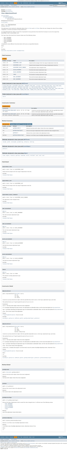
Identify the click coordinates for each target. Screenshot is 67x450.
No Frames (6, 5)
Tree (21, 3)
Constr (13, 6)
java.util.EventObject (8, 16)
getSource (5, 148)
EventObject (25, 94)
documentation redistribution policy (31, 447)
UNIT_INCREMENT (17, 79)
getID (8, 141)
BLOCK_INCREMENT (17, 72)
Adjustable (13, 110)
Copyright (2, 446)
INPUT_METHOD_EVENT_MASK (37, 87)
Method (17, 6)
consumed (38, 85)
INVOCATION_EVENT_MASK (49, 87)
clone (4, 155)
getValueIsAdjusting (18, 135)
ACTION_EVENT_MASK (7, 85)
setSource (26, 141)
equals (7, 155)
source (4, 96)
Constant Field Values (7, 174)
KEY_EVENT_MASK (15, 88)
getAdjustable (16, 128)
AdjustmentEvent (6, 110)
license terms (46, 0)
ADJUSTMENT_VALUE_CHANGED (19, 67)
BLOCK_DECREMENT (17, 69)
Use (19, 3)
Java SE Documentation (30, 443)
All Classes (14, 5)
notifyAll (32, 155)
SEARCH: (51, 5)
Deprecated (25, 3)
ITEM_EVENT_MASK (6, 88)
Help (33, 3)
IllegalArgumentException (9, 314)
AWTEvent (7, 26)
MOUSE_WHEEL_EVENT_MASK (48, 88)
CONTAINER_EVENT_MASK (46, 85)
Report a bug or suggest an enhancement (8, 442)
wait (37, 155)
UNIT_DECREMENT (17, 76)
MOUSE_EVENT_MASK (24, 88)
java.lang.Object (5, 15)
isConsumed (13, 141)
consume (4, 141)
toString (32, 141)
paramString (20, 141)
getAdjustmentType (17, 130)
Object (26, 153)
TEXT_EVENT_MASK (15, 89)
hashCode (23, 155)
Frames (2, 5)
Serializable (4, 22)
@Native (4, 211)
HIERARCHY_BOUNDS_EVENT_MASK (10, 87)
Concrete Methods (26, 124)
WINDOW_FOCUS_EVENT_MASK (36, 89)
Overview (2, 3)
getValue (15, 132)
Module (7, 3)
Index (30, 3)
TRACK (14, 74)
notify (27, 155)
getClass (18, 155)
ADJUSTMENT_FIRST (17, 62)
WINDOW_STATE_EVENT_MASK (49, 89)
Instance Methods (15, 124)
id (29, 87)
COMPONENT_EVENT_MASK (30, 85)
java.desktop (8, 9)
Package (11, 3)
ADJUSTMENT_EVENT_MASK (17, 85)
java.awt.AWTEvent (9, 17)
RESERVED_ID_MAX (6, 89)
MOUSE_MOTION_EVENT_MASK (35, 88)
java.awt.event (9, 11)
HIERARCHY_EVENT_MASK (23, 87)
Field (10, 6)
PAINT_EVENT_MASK (59, 88)
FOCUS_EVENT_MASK (57, 85)
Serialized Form (20, 50)
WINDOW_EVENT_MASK (24, 89)
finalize (12, 155)
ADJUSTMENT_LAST (17, 65)
